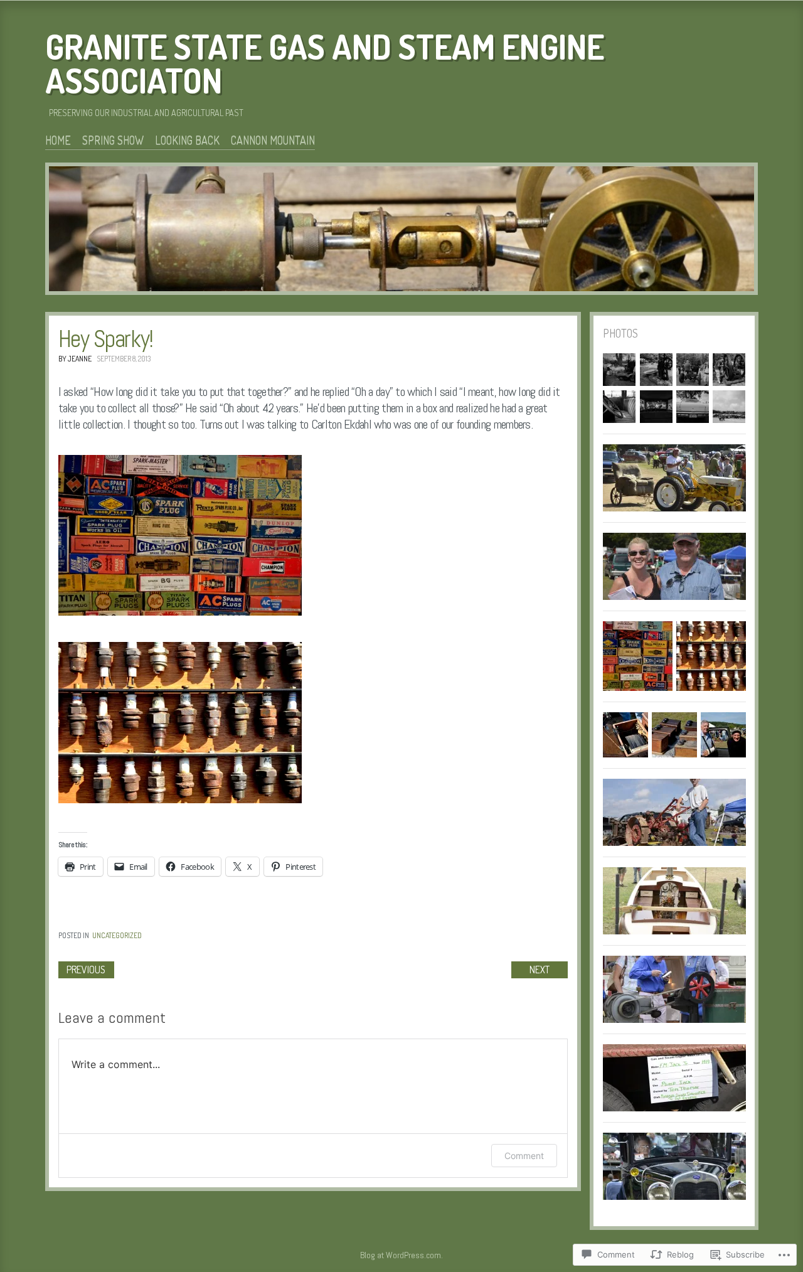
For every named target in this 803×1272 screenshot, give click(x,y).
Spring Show (113, 140)
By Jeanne (75, 358)
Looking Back (187, 140)
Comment (524, 1155)
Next (539, 969)
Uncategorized (117, 935)
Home (58, 140)
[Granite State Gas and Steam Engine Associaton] (401, 231)
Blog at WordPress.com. (401, 1255)
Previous (85, 969)
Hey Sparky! (105, 339)
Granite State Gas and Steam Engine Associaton (324, 63)
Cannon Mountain (273, 140)
